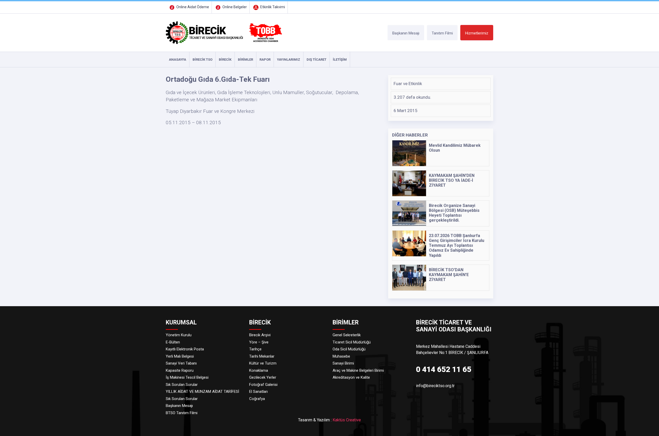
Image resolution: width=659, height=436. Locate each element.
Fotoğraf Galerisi (263, 384)
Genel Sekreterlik (347, 335)
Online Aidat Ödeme (192, 7)
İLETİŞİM (340, 59)
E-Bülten (173, 342)
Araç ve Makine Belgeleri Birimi (358, 370)
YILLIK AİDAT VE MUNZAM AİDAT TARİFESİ (202, 391)
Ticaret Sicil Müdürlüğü (352, 342)
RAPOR (265, 59)
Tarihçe (255, 349)
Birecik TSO (202, 59)
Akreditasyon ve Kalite (351, 377)
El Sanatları (258, 391)
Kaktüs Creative (347, 419)
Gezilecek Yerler (262, 377)
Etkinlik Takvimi (272, 7)
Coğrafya (257, 398)
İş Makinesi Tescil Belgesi (187, 377)
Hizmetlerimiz (476, 33)
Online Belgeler (234, 7)
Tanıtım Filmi (442, 33)
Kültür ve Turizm (262, 363)
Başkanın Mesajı (405, 33)
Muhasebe (341, 356)
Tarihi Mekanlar (261, 356)
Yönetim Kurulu (179, 335)
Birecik (225, 59)
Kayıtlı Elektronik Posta (185, 349)
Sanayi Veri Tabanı (181, 363)
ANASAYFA (177, 59)
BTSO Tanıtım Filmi (181, 413)
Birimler (245, 59)
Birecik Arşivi (260, 335)
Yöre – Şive (258, 342)
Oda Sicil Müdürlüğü (349, 349)
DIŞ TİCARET (316, 59)
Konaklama (258, 370)
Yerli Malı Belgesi (180, 356)
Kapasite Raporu (180, 370)
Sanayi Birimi (343, 363)
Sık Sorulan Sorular (182, 384)
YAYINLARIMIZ (288, 59)
